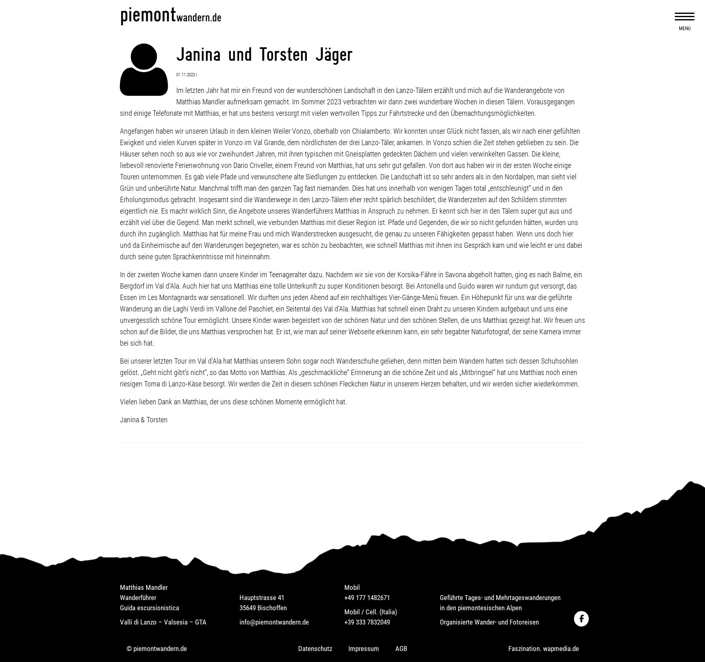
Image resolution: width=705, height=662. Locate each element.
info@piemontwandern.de (274, 622)
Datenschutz (315, 648)
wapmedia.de (561, 648)
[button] (684, 16)
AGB (401, 648)
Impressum (363, 648)
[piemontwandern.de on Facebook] (581, 619)
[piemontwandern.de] (193, 16)
